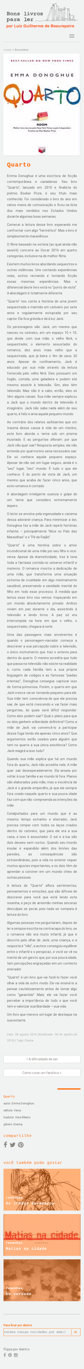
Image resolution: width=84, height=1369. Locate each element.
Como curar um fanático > (42, 1073)
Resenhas (22, 49)
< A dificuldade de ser (42, 1059)
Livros (7, 49)
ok (75, 1332)
